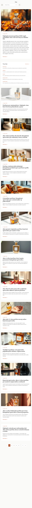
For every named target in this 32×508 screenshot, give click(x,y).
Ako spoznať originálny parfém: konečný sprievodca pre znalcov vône (15, 229)
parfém (4, 74)
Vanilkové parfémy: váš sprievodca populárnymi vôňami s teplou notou (14, 350)
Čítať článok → (5, 56)
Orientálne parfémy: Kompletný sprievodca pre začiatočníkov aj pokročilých (13, 200)
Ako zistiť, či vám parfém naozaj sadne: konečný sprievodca (14, 320)
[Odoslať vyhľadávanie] (16, 5)
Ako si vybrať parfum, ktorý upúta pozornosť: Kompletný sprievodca (13, 259)
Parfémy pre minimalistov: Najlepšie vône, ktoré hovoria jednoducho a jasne (16, 106)
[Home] (2, 5)
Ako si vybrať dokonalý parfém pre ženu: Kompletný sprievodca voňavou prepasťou (15, 411)
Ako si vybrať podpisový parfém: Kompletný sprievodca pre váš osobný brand (14, 75)
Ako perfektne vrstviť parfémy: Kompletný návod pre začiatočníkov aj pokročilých (15, 68)
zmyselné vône (5, 81)
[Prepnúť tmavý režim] (19, 5)
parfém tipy (4, 66)
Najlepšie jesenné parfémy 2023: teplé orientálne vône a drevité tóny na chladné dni (15, 37)
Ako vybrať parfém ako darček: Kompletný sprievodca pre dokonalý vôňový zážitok (16, 136)
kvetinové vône (5, 77)
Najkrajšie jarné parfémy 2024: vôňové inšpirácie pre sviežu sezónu (13, 79)
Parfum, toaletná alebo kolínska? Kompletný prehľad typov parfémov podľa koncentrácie (16, 168)
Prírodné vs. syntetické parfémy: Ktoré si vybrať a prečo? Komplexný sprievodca (14, 71)
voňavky (4, 70)
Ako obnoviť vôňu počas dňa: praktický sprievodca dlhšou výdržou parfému (14, 289)
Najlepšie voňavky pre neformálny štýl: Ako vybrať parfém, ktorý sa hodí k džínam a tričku (16, 429)
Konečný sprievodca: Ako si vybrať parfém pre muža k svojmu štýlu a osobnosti (15, 381)
